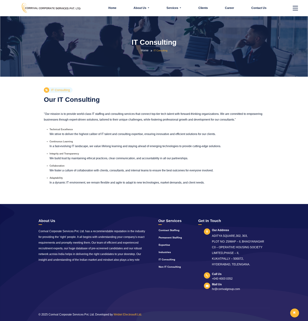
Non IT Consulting (170, 266)
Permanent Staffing (170, 237)
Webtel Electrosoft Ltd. (128, 314)
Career (229, 7)
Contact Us (258, 7)
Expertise (164, 244)
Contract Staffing (169, 230)
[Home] (51, 7)
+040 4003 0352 (222, 278)
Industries (165, 252)
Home (112, 7)
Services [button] (172, 7)
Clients (203, 7)
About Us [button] (140, 7)
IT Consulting (167, 259)
